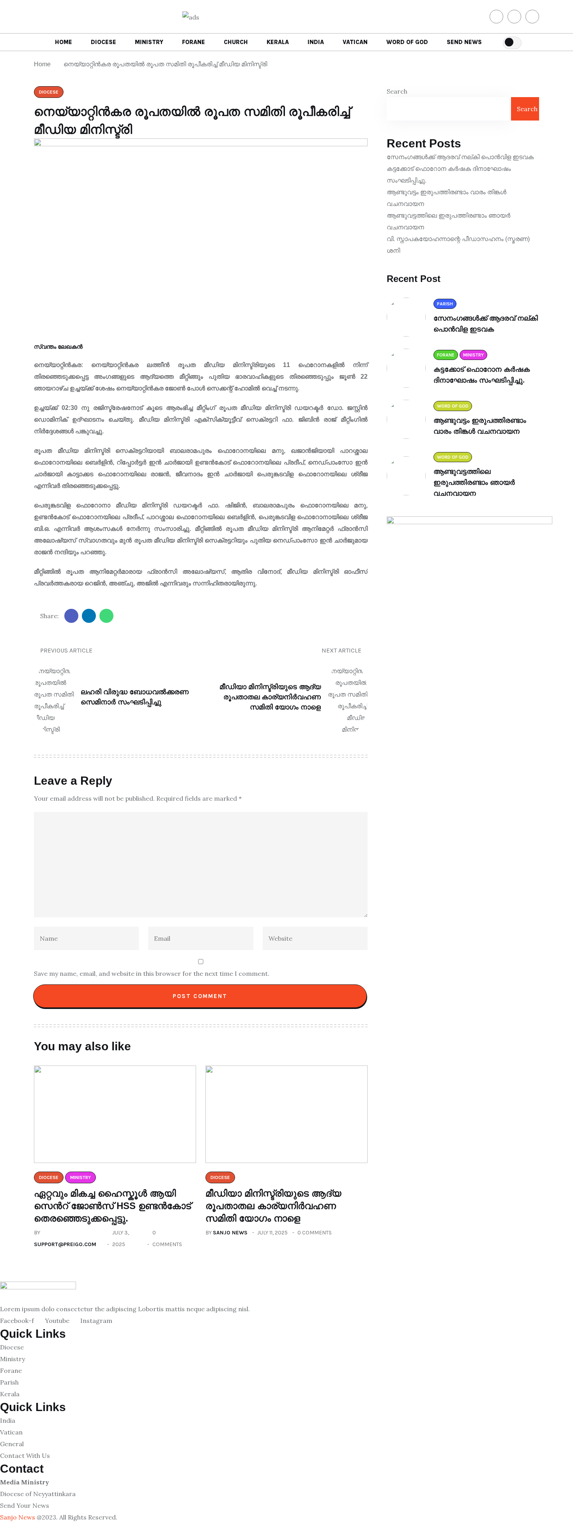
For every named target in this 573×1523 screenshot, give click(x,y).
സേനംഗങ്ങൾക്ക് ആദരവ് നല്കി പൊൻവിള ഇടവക (460, 157)
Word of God (407, 42)
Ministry (149, 42)
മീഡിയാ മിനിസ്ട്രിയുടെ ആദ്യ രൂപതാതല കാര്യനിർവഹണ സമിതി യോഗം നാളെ (273, 1205)
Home (63, 42)
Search (397, 91)
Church (236, 42)
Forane (193, 42)
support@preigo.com (65, 1244)
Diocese (103, 42)
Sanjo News (230, 1232)
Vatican (355, 42)
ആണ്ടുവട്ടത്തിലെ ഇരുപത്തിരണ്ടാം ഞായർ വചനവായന (448, 221)
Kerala (278, 42)
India (316, 42)
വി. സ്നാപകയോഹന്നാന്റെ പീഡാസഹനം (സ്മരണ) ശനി (458, 245)
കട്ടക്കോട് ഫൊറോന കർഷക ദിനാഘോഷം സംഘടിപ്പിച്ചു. (449, 174)
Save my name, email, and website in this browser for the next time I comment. (151, 973)
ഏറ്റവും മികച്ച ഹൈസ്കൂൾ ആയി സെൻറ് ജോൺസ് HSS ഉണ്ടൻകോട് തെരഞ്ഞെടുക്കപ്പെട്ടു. (112, 1205)
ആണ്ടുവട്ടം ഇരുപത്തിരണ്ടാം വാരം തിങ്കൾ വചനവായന (446, 198)
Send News (464, 42)
